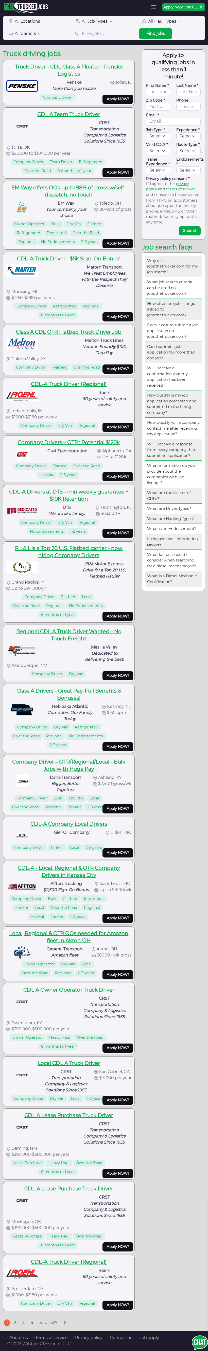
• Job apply (148, 1337)
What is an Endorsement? (172, 528)
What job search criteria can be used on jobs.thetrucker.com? (169, 287)
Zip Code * (155, 100)
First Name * (157, 85)
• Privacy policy (87, 1337)
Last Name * (187, 85)
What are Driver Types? (169, 508)
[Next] (64, 1322)
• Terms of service (50, 1337)
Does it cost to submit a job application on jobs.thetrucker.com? (172, 330)
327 (53, 1322)
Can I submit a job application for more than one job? (171, 352)
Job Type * (155, 130)
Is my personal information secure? (172, 541)
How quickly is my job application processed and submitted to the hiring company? (172, 404)
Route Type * (188, 144)
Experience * (188, 130)
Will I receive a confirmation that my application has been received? (167, 376)
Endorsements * (190, 161)
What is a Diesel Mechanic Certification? (172, 578)
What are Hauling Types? (171, 518)
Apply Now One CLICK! (183, 7)
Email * (152, 115)
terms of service (181, 189)
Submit (189, 230)
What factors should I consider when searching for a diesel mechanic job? (171, 560)
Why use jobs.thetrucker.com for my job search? (172, 266)
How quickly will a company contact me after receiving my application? (173, 428)
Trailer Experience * (158, 161)
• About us (17, 1337)
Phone (182, 100)
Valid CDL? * (157, 144)
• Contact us (120, 1337)
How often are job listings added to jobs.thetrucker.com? (171, 309)
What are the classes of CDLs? (169, 495)
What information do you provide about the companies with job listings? (171, 474)
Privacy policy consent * (168, 178)
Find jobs (155, 33)
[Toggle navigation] (153, 7)
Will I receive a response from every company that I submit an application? (172, 450)
